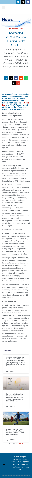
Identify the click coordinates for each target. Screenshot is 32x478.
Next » (20, 443)
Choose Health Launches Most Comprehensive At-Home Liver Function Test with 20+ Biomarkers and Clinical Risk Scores (14, 397)
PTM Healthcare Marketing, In (20, 466)
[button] (3, 7)
